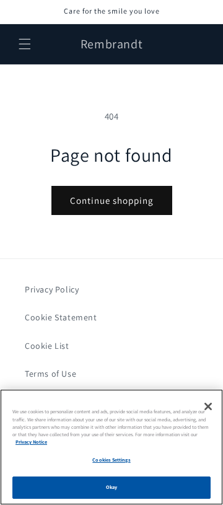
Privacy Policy (52, 289)
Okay (111, 487)
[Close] (208, 406)
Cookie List (47, 345)
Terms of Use (50, 373)
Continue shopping (112, 200)
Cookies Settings (111, 460)
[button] (24, 44)
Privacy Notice (31, 442)
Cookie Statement (61, 317)
